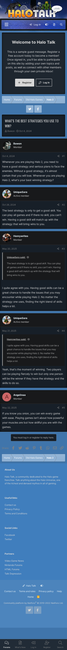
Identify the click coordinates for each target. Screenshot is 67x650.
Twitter (8, 539)
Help (59, 591)
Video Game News (14, 560)
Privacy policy (46, 591)
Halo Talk (30, 585)
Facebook (10, 535)
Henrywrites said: (16, 339)
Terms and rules (27, 591)
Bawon (11, 131)
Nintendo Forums (13, 565)
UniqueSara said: (16, 257)
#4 (63, 330)
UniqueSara (20, 191)
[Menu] (6, 24)
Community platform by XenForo (33, 603)
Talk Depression (13, 573)
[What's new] (54, 24)
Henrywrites (20, 235)
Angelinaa (19, 394)
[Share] (58, 156)
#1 (63, 156)
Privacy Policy (12, 509)
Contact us (10, 505)
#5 (63, 407)
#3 (63, 248)
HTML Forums (12, 569)
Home (31, 596)
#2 (63, 204)
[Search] (61, 24)
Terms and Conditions (16, 513)
